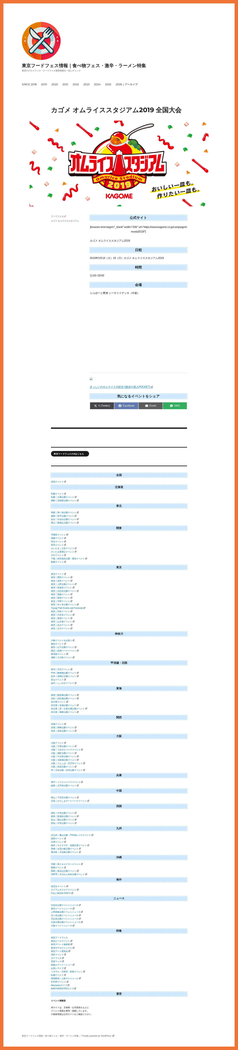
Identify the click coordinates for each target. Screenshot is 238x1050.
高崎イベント (57, 538)
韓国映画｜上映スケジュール (64, 978)
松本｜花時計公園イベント (63, 676)
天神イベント (57, 842)
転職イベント (57, 975)
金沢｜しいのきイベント (62, 683)
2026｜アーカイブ (127, 84)
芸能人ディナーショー (61, 965)
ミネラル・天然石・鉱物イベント (67, 971)
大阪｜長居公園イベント (62, 766)
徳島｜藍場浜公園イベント (63, 816)
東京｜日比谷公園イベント (63, 591)
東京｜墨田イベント (60, 577)
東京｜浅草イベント (60, 581)
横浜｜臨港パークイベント (63, 650)
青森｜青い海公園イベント (63, 512)
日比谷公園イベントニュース (64, 919)
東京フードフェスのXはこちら (69, 453)
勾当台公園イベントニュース (64, 905)
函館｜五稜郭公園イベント (63, 500)
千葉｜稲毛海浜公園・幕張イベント (68, 558)
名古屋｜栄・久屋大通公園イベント (68, 708)
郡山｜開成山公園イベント (63, 523)
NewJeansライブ (59, 985)
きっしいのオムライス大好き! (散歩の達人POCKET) (120, 387)
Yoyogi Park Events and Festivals (67, 608)
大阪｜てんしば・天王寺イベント (67, 763)
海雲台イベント (58, 886)
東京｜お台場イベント (61, 621)
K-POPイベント (58, 982)
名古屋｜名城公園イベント (63, 705)
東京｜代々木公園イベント (63, 604)
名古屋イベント (58, 702)
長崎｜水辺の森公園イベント (64, 849)
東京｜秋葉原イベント (61, 587)
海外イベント (57, 954)
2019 (44, 84)
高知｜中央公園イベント (62, 823)
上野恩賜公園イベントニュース (65, 912)
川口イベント (57, 555)
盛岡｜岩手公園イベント (62, 516)
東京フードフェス (59, 937)
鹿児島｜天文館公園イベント (64, 852)
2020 (54, 84)
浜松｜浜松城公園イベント (63, 698)
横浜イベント (57, 644)
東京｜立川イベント (60, 628)
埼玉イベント (57, 541)
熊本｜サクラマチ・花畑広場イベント (69, 845)
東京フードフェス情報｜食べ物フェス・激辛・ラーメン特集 (84, 65)
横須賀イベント (58, 654)
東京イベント (57, 574)
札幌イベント (57, 493)
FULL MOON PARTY (61, 893)
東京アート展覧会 (59, 951)
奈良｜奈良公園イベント (62, 731)
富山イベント (57, 679)
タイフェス (56, 958)
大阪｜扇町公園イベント (62, 753)
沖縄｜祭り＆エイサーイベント (65, 864)
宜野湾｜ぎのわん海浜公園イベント (68, 874)
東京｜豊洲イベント (60, 618)
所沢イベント (57, 545)
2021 (65, 84)
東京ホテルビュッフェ (61, 948)
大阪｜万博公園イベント (62, 746)
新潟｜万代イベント (60, 669)
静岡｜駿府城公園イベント (63, 695)
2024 (97, 84)
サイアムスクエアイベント (63, 890)
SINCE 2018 (29, 84)
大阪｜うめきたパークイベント (65, 749)
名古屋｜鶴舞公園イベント (63, 712)
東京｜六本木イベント (61, 615)
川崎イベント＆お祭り (61, 640)
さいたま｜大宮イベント (62, 548)
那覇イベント (57, 867)
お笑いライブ (57, 968)
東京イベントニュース (61, 908)
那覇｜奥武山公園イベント (63, 871)
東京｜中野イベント (60, 601)
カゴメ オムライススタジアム (65, 220)
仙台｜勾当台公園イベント (63, 519)
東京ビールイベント (60, 941)
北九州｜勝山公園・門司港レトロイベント (71, 835)
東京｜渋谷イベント (60, 611)
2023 (86, 84)
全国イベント (57, 482)
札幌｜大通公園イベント (62, 497)
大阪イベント (57, 743)
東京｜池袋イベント (60, 594)
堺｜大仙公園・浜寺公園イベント (67, 770)
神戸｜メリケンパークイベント (65, 782)
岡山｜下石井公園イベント (63, 797)
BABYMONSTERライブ (62, 988)
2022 (76, 84)
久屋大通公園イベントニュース (65, 922)
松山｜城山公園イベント (62, 820)
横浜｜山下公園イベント (62, 647)
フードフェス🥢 (58, 216)
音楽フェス (56, 961)
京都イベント (57, 724)
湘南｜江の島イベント (61, 657)
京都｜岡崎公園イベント (62, 727)
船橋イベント (57, 562)
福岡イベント (57, 838)
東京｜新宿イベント (60, 598)
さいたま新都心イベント (62, 552)
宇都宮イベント (58, 535)
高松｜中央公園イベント (62, 813)
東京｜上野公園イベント (62, 584)
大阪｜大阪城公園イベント (63, 760)
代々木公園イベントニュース (64, 915)
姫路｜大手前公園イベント (63, 785)
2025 (108, 84)
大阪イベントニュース (61, 925)
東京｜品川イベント (60, 625)
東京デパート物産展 (60, 944)
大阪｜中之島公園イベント (63, 756)
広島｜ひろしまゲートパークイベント (69, 801)
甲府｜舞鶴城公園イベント (63, 673)
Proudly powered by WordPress (97, 1036)
